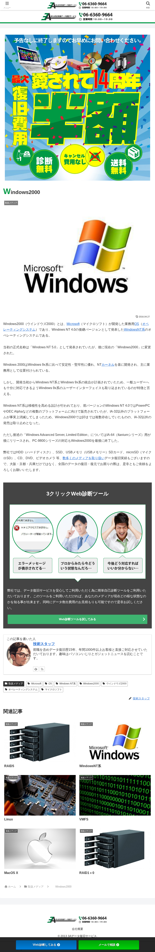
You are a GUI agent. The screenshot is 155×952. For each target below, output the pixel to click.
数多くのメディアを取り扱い (84, 458)
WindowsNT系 (134, 329)
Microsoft (73, 324)
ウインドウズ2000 (116, 683)
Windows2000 (91, 683)
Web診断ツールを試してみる (77, 619)
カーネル (108, 364)
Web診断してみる (44, 945)
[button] (142, 661)
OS (136, 324)
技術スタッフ (44, 644)
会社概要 (77, 929)
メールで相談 (106, 945)
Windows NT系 (67, 683)
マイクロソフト (53, 689)
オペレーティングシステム (23, 689)
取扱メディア (15, 683)
